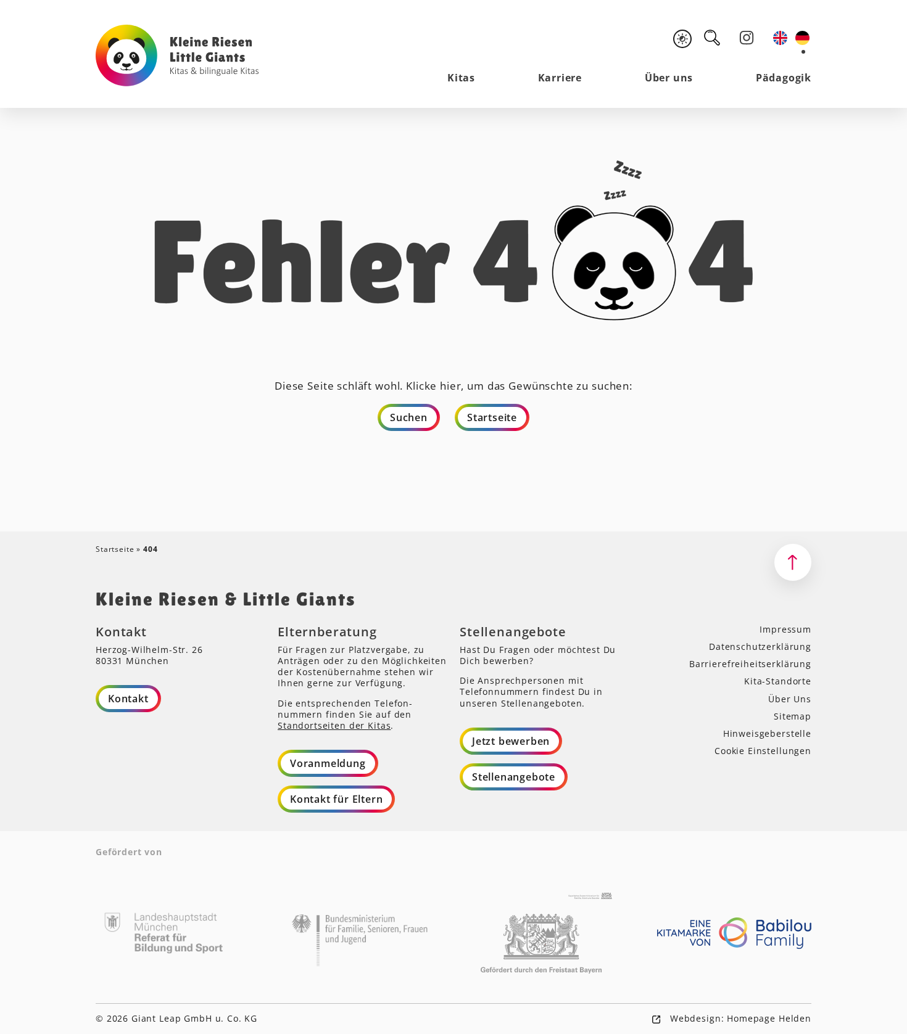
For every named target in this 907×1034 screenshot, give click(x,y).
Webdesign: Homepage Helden (739, 1018)
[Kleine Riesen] (177, 55)
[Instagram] (747, 38)
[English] (781, 38)
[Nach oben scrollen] (792, 562)
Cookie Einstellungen (762, 751)
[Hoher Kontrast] (682, 39)
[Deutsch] (803, 38)
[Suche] (712, 38)
